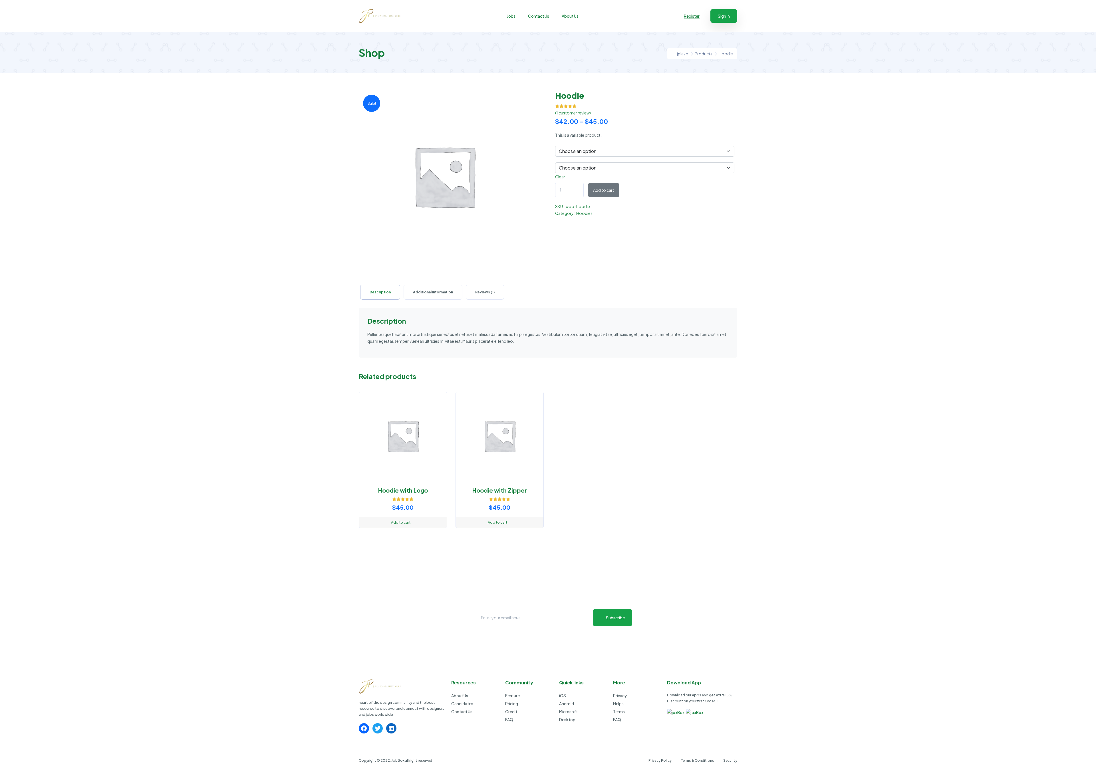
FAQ (509, 719)
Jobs (511, 16)
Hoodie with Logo (403, 490)
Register (692, 16)
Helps (618, 703)
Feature (512, 695)
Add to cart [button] (400, 522)
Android (566, 703)
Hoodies (584, 213)
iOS (562, 695)
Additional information (433, 292)
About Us (570, 16)
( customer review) (573, 112)
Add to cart (603, 190)
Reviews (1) (485, 292)
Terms (619, 711)
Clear (560, 176)
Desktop (567, 719)
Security (730, 760)
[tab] (380, 292)
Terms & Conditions (697, 760)
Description (380, 292)
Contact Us (538, 16)
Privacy (620, 695)
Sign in (724, 16)
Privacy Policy (660, 760)
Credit (511, 711)
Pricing (511, 703)
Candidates (462, 703)
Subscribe (615, 617)
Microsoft (568, 711)
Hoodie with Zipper (499, 490)
